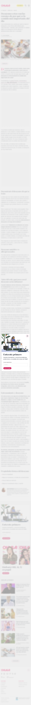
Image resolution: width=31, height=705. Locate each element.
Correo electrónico (7, 362)
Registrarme (7, 368)
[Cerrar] (27, 336)
